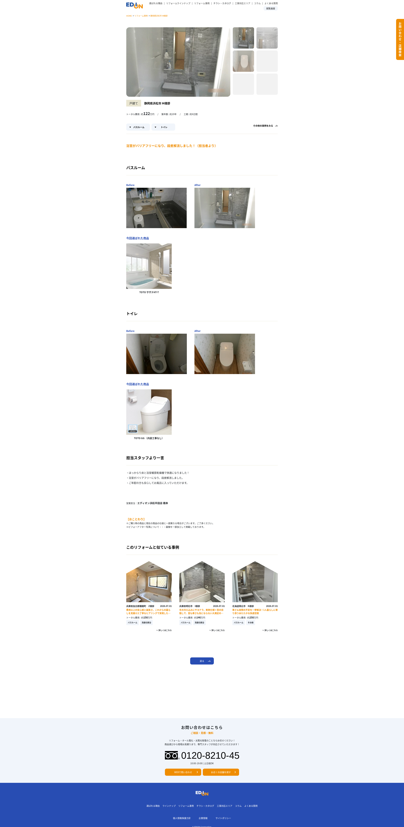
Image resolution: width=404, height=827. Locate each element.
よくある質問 (271, 3)
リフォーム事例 (202, 3)
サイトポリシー (223, 818)
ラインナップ (169, 805)
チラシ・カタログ (205, 805)
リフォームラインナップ (178, 3)
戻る (202, 660)
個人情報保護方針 (182, 818)
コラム (257, 3)
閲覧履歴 (270, 8)
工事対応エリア (242, 3)
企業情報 (203, 818)
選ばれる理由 (155, 3)
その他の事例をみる (263, 125)
